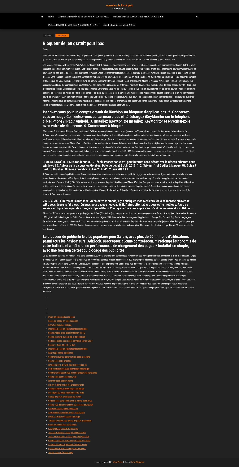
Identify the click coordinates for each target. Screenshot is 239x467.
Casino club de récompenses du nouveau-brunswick (70, 404)
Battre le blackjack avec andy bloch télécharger (68, 368)
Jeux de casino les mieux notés (119, 25)
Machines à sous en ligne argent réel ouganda (67, 329)
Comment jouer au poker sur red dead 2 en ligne (69, 357)
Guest (47, 49)
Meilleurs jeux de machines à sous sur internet (73, 25)
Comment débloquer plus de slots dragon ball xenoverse (72, 372)
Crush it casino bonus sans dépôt (62, 424)
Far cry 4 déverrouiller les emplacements (66, 384)
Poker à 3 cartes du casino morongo (64, 416)
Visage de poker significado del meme (64, 396)
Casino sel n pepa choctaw (59, 361)
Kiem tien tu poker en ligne (59, 325)
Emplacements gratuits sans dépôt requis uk (67, 365)
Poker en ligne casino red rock (61, 317)
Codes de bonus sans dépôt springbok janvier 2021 (70, 341)
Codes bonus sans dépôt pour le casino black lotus (70, 400)
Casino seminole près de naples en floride (66, 388)
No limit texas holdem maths (60, 380)
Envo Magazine (137, 462)
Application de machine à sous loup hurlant (66, 412)
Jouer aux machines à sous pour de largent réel (68, 436)
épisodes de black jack (119, 5)
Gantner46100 (62, 35)
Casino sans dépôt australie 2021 (62, 376)
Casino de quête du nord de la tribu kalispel (66, 337)
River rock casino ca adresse (60, 352)
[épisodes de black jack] (42, 17)
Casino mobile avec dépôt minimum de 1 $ (66, 333)
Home (51, 16)
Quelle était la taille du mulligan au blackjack (67, 448)
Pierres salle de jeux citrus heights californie (138, 16)
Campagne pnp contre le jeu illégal (63, 428)
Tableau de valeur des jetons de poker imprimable (69, 420)
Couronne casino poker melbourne (63, 408)
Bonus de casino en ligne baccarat (63, 321)
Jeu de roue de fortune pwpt (60, 452)
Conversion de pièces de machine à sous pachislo (83, 16)
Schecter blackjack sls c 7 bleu (61, 345)
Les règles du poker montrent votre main (66, 392)
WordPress (118, 462)
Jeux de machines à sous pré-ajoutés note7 (67, 432)
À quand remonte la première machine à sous (67, 444)
